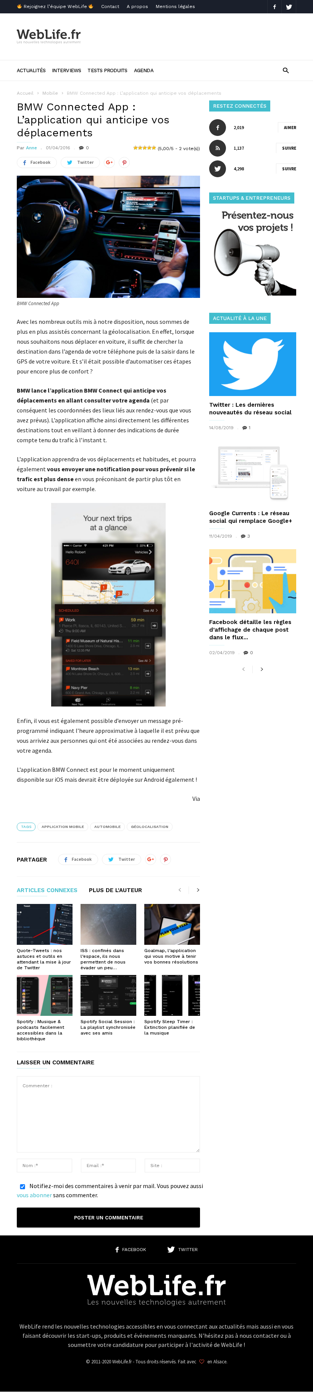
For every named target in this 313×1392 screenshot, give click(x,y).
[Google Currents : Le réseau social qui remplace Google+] (252, 472)
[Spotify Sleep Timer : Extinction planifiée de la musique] (172, 995)
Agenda (143, 70)
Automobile (107, 827)
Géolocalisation (149, 827)
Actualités (31, 70)
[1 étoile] (135, 148)
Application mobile (63, 827)
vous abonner (34, 1195)
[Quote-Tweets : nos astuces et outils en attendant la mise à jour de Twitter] (45, 924)
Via (196, 798)
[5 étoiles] (154, 148)
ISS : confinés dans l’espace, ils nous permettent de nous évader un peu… (103, 959)
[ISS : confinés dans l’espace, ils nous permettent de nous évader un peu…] (108, 924)
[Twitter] (289, 6)
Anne (31, 147)
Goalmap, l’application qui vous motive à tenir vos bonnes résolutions (171, 956)
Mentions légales (175, 6)
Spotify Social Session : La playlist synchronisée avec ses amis (108, 1027)
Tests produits (107, 70)
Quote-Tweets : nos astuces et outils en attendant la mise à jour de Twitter (44, 959)
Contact (110, 6)
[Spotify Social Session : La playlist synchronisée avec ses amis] (108, 995)
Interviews (66, 70)
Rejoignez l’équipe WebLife (55, 6)
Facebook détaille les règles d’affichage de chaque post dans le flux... (250, 630)
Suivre (289, 148)
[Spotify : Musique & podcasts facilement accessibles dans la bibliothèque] (45, 995)
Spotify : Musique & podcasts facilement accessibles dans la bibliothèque (40, 1030)
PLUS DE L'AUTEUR (115, 891)
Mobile (50, 93)
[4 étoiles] (149, 148)
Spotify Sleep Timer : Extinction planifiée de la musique (169, 1027)
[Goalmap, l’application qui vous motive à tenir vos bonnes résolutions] (172, 924)
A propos (137, 6)
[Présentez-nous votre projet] (252, 293)
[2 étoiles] (140, 148)
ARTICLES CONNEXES (47, 891)
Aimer (290, 127)
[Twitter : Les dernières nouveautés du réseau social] (252, 364)
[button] (285, 70)
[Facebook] (274, 6)
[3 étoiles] (144, 148)
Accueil (25, 93)
